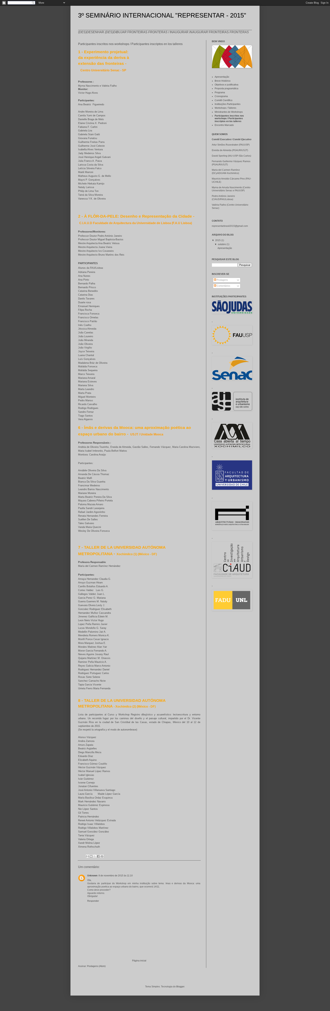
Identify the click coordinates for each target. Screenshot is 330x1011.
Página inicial (139, 960)
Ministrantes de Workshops (229, 112)
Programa (220, 92)
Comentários (223, 286)
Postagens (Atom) (96, 966)
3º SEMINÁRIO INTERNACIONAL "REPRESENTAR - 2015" (162, 15)
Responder (93, 901)
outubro (222, 244)
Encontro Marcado (224, 125)
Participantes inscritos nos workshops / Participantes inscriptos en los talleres (229, 118)
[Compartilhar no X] (95, 856)
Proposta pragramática (226, 88)
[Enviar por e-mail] (87, 856)
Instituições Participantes (227, 104)
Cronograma (221, 96)
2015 (218, 240)
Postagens (222, 280)
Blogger (180, 986)
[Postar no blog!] (91, 856)
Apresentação (222, 77)
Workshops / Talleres (225, 108)
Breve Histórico (223, 81)
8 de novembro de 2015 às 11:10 (116, 875)
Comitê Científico (223, 100)
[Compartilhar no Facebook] (98, 856)
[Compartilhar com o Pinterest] (102, 856)
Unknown (92, 875)
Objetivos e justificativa (226, 84)
